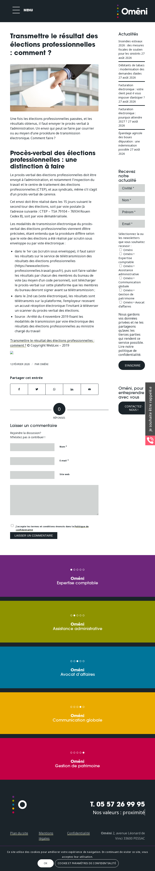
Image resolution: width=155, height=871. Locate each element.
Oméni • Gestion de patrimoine (126, 294)
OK (45, 863)
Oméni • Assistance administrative (128, 270)
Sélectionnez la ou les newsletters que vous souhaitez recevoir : (131, 240)
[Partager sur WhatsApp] (54, 389)
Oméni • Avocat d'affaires (131, 304)
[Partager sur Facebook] (19, 389)
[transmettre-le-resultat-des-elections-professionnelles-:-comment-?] (54, 87)
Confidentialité (78, 833)
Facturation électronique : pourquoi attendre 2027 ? (130, 115)
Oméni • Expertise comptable (126, 258)
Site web (64, 474)
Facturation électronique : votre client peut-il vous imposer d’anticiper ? (131, 91)
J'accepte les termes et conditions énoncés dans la (52, 528)
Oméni (44, 364)
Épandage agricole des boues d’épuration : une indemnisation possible (130, 141)
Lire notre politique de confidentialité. (129, 350)
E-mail (64, 460)
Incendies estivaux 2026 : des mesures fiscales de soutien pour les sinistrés (131, 47)
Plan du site (19, 833)
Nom (63, 446)
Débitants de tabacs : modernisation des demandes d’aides (131, 69)
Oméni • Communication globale (129, 282)
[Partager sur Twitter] (36, 389)
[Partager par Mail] (89, 389)
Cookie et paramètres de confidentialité (87, 863)
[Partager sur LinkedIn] (72, 389)
